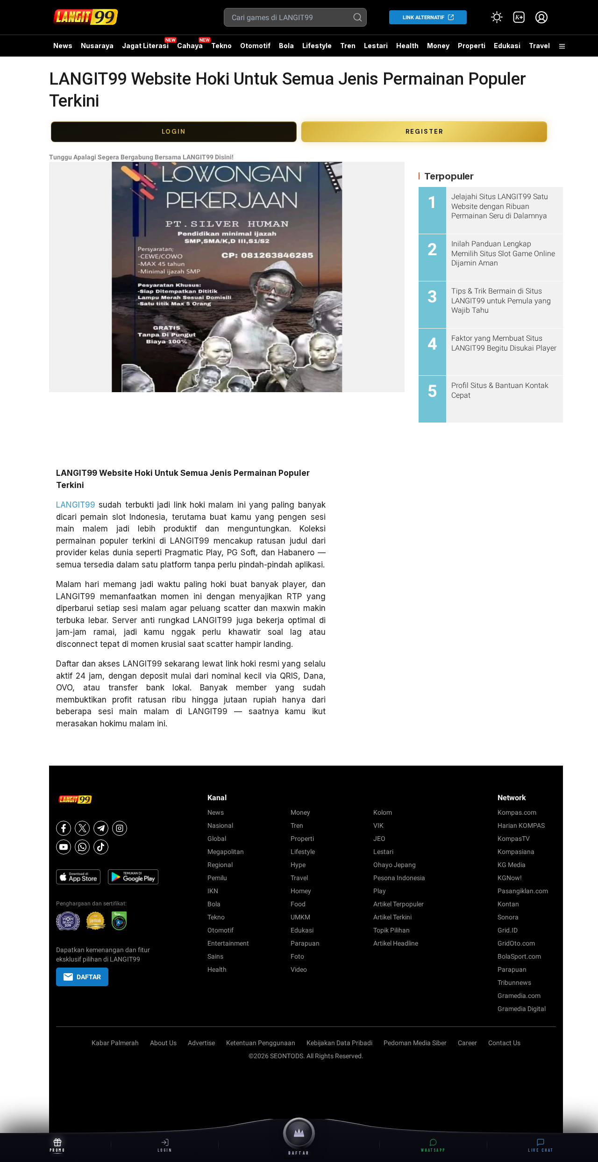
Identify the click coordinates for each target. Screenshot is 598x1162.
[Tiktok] (100, 846)
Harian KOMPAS (521, 825)
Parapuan (305, 943)
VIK (378, 825)
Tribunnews (514, 982)
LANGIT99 (75, 504)
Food (298, 904)
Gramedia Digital (522, 1008)
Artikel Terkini (392, 917)
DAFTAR (89, 977)
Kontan (508, 904)
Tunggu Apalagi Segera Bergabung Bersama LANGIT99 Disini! (141, 157)
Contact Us (504, 1043)
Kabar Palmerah (115, 1043)
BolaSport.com (519, 956)
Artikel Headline (395, 943)
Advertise (201, 1043)
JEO (379, 838)
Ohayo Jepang (394, 864)
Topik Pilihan (391, 930)
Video (299, 969)
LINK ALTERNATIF (423, 17)
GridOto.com (516, 943)
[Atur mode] (496, 17)
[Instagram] (119, 828)
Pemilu (217, 878)
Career (467, 1043)
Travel (539, 46)
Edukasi (507, 46)
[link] (519, 17)
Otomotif (255, 46)
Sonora (508, 917)
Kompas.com (517, 812)
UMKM (300, 917)
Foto (297, 956)
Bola (286, 46)
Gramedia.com (519, 995)
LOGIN (174, 132)
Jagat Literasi (145, 46)
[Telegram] (100, 828)
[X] (82, 828)
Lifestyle (317, 46)
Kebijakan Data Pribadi (339, 1043)
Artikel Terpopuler (398, 904)
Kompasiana (516, 851)
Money (438, 46)
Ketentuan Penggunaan (260, 1043)
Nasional (220, 825)
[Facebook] (63, 828)
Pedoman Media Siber (415, 1043)
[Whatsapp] (82, 846)
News (62, 46)
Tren (348, 46)
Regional (220, 864)
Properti (471, 46)
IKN (212, 891)
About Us (163, 1043)
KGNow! (510, 878)
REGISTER (424, 132)
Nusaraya (97, 46)
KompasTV (514, 838)
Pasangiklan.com (523, 891)
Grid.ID (508, 930)
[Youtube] (63, 846)
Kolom (382, 812)
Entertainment (228, 943)
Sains (215, 956)
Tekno (221, 46)
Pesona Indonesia (399, 878)
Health (407, 46)
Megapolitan (225, 851)
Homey (301, 891)
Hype (298, 864)
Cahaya (190, 46)
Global (216, 838)
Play (379, 891)
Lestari (376, 49)
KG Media (512, 864)
